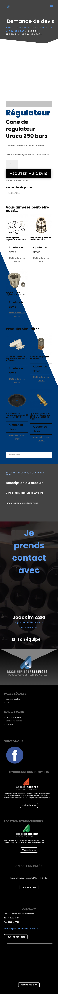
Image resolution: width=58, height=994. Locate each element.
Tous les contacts (15, 936)
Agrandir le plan (29, 984)
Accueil (11, 28)
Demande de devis (13, 717)
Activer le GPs (29, 887)
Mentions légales (13, 699)
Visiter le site (29, 805)
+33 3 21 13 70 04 (29, 627)
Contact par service (14, 721)
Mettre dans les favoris (17, 180)
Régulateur (26, 28)
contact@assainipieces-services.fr (21, 928)
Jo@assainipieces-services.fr (29, 622)
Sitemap (9, 724)
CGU (7, 702)
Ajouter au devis (28, 174)
